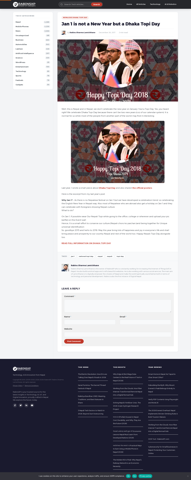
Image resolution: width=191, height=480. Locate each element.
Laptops (19, 49)
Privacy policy (145, 476)
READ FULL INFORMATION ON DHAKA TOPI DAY (86, 243)
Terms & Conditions (31, 386)
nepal (100, 256)
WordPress (20, 62)
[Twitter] (21, 405)
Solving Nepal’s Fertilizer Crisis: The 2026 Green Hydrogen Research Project (127, 406)
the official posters (142, 188)
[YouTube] (32, 405)
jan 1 (72, 256)
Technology (155, 4)
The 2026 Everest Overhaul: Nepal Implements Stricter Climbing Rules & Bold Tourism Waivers (163, 414)
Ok (128, 476)
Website (68, 329)
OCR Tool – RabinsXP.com (158, 439)
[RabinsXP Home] (25, 4)
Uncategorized (22, 35)
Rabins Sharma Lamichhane (82, 32)
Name (67, 317)
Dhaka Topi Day (107, 188)
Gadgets (19, 85)
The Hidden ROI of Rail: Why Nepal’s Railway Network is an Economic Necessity (127, 463)
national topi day (86, 256)
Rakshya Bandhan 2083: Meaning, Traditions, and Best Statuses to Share (92, 399)
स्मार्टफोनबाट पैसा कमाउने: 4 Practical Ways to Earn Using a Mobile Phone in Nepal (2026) (127, 449)
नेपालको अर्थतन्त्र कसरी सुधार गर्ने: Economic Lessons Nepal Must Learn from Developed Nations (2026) (127, 434)
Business (19, 40)
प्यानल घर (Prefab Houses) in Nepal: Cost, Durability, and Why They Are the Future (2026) (127, 420)
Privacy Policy (18, 386)
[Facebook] (15, 405)
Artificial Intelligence (25, 53)
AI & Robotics (170, 4)
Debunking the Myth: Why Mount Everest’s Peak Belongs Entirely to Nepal (161, 388)
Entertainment (22, 67)
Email (123, 317)
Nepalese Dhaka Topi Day (75, 17)
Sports (18, 76)
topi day (120, 256)
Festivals (19, 80)
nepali (109, 256)
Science (19, 58)
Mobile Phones (22, 27)
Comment (69, 296)
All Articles (141, 4)
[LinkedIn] (26, 405)
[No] (187, 476)
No (134, 476)
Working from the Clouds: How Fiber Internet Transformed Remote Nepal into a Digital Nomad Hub (127, 391)
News (18, 31)
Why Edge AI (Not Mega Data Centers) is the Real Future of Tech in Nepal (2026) (127, 377)
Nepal (18, 22)
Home (129, 4)
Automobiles (21, 44)
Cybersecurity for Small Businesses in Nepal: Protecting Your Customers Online (163, 450)
